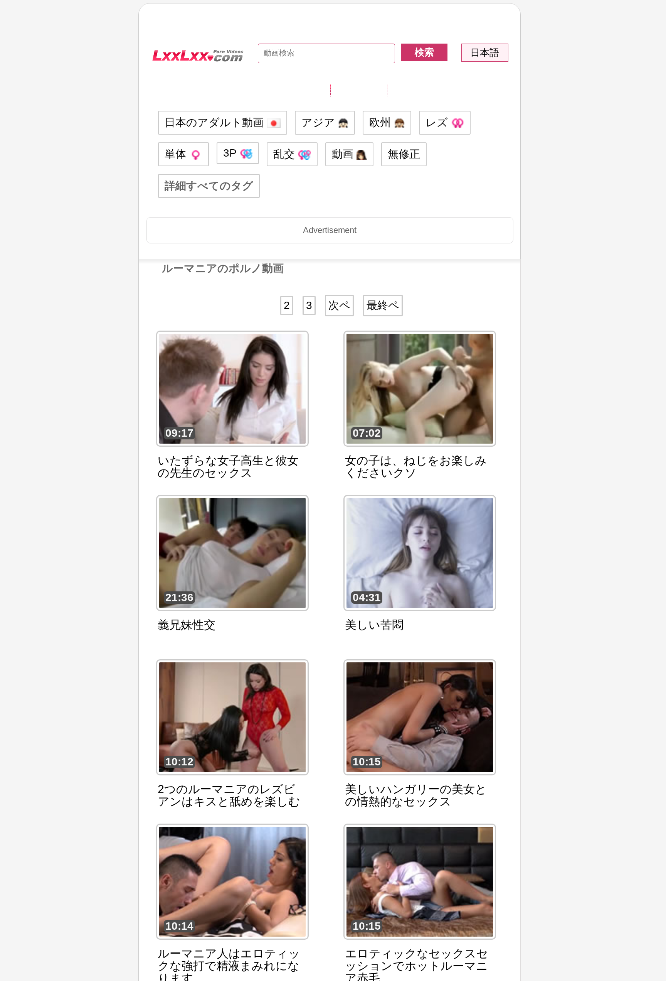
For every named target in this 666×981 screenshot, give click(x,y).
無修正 (404, 154)
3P (231, 153)
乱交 (285, 154)
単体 (177, 154)
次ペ (339, 305)
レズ (438, 122)
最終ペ (383, 305)
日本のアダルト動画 (216, 122)
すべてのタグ (296, 90)
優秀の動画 (415, 90)
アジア (319, 122)
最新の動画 (358, 90)
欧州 (381, 122)
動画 (344, 154)
